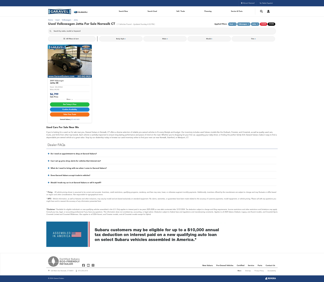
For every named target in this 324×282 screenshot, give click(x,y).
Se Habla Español (266, 3)
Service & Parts (236, 11)
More (68, 99)
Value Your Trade (69, 114)
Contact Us (270, 265)
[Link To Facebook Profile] (84, 265)
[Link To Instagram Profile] (93, 265)
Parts (260, 265)
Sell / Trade (180, 11)
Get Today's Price (69, 104)
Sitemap (248, 271)
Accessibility (272, 271)
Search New (123, 11)
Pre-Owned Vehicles (224, 265)
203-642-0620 (75, 119)
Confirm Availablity (69, 109)
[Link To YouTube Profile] (88, 265)
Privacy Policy (259, 271)
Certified (240, 265)
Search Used (152, 11)
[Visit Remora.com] (270, 279)
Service (251, 265)
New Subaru (207, 265)
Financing (207, 11)
